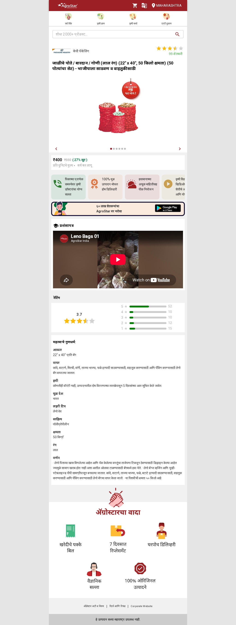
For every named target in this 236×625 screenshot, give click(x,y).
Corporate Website (141, 606)
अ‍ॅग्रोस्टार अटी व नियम (94, 606)
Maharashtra (169, 5)
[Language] (144, 5)
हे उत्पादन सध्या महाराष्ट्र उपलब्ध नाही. (118, 619)
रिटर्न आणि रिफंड (117, 606)
